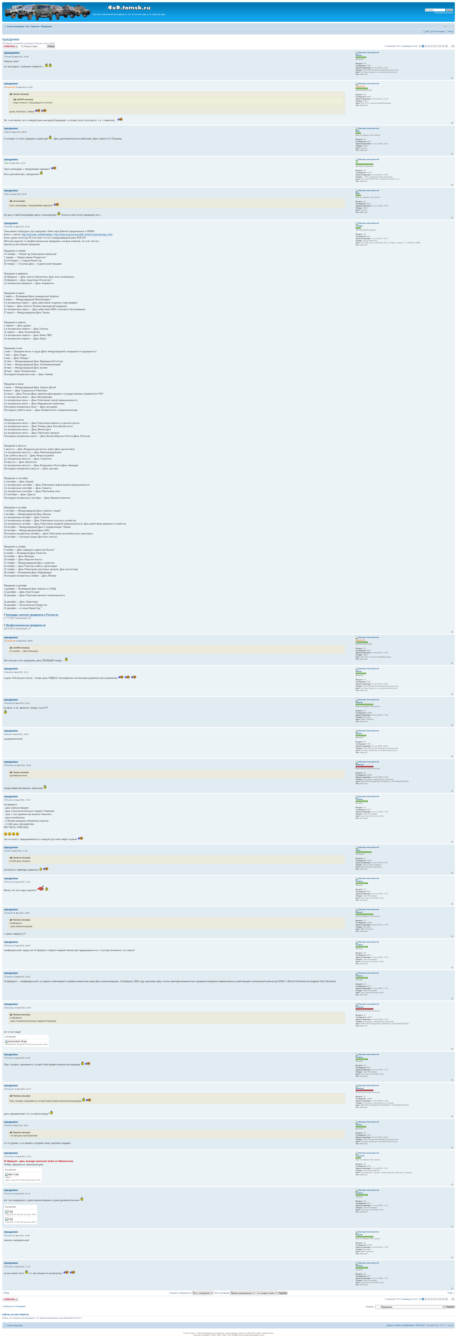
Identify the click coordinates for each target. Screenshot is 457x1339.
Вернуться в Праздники (15, 1306)
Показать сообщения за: (180, 1293)
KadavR (9, 703)
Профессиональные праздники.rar (26, 625)
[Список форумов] (47, 20)
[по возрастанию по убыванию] (272, 1293)
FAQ (427, 31)
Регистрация (439, 31)
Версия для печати (445, 25)
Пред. (6, 1293)
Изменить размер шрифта (450, 25)
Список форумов (15, 26)
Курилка (35, 26)
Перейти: (370, 1307)
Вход (451, 31)
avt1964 (9, 227)
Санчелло (10, 1156)
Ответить (6, 45)
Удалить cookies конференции (400, 1325)
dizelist (8, 57)
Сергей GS (10, 87)
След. (450, 1293)
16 (453, 46)
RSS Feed (420, 1325)
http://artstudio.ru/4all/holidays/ (38, 234)
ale (7, 163)
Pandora (9, 800)
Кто (27, 26)
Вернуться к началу (452, 78)
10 (446, 46)
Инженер (10, 765)
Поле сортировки (222, 1293)
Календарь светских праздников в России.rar (32, 614)
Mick (7, 132)
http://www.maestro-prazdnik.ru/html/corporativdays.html (83, 234)
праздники (10, 39)
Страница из (409, 46)
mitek (8, 851)
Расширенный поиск (444, 13)
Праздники (46, 26)
